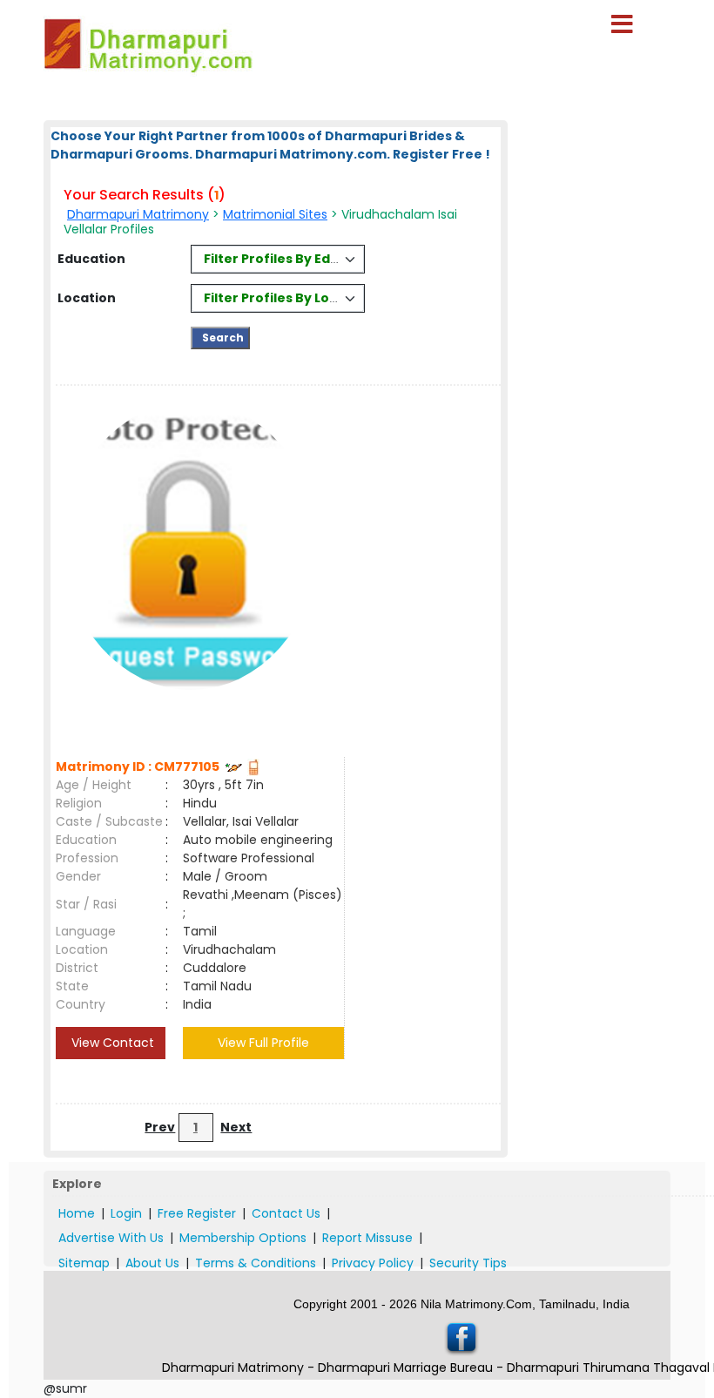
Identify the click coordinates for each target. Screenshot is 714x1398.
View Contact (111, 1042)
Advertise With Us (111, 1237)
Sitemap (84, 1263)
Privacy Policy (373, 1263)
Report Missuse (367, 1237)
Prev (160, 1127)
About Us (152, 1263)
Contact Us (286, 1213)
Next (236, 1127)
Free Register (197, 1213)
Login (126, 1213)
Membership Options (242, 1237)
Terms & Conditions (255, 1263)
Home (76, 1213)
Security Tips (468, 1263)
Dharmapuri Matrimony (138, 214)
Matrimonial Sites (275, 214)
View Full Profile (263, 1042)
